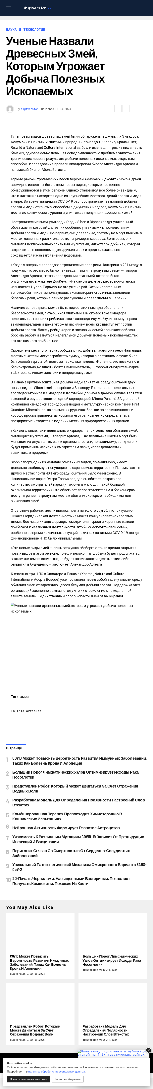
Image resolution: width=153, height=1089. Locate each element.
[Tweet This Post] (126, 108)
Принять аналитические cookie (28, 1079)
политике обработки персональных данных (56, 1071)
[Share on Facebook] (118, 108)
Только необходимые (67, 1079)
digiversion (29, 109)
